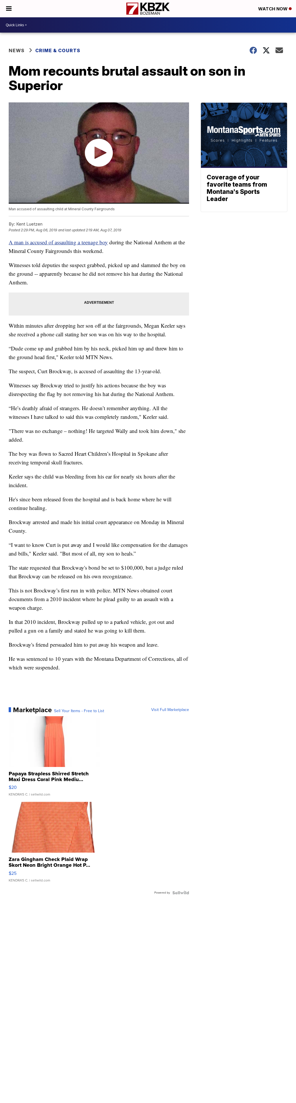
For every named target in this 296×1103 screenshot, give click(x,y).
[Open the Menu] (8, 8)
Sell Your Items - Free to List (79, 711)
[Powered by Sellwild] (180, 893)
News (17, 50)
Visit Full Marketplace (170, 710)
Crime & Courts (57, 50)
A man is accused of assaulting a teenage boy (58, 242)
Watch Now (273, 9)
